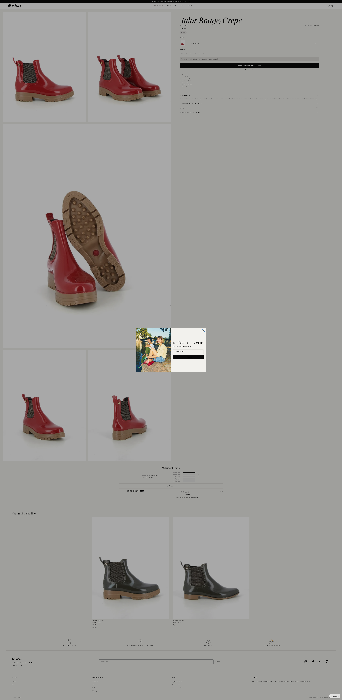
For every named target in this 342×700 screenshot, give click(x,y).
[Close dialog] (203, 330)
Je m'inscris (188, 357)
